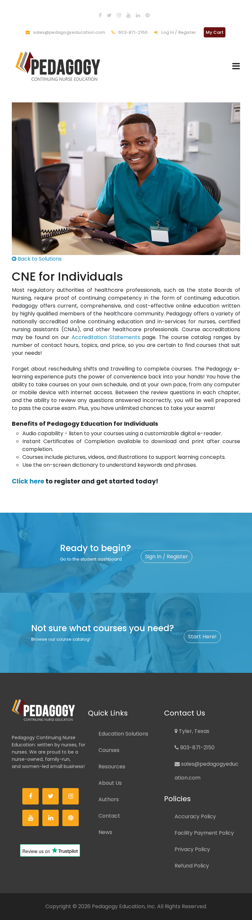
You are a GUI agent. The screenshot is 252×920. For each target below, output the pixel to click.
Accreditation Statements (106, 337)
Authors (108, 799)
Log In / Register (178, 32)
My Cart (214, 32)
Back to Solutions (39, 259)
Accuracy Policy (195, 816)
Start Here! (202, 636)
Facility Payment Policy (204, 833)
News (105, 832)
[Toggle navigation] (236, 66)
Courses (108, 750)
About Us (110, 783)
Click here (28, 481)
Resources (111, 766)
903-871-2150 (132, 32)
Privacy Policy (192, 849)
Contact (109, 816)
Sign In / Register (166, 556)
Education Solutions (123, 734)
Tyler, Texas (193, 731)
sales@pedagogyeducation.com (68, 32)
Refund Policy (192, 865)
